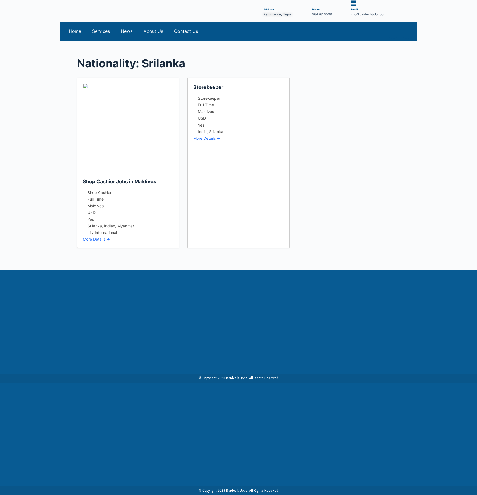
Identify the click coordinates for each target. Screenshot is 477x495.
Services (101, 31)
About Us (153, 31)
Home (75, 31)
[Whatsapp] (407, 32)
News (126, 31)
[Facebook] (393, 32)
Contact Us (186, 31)
